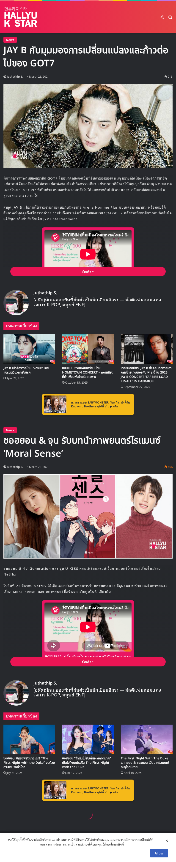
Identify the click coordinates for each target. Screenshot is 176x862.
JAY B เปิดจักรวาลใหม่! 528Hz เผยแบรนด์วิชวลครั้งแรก (26, 370)
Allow (159, 853)
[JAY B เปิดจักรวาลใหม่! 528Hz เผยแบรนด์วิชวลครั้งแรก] (29, 348)
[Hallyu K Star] (20, 17)
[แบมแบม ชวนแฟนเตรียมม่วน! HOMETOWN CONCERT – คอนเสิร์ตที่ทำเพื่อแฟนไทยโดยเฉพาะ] (88, 348)
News (10, 39)
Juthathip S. (15, 76)
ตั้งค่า (128, 844)
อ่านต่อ (87, 271)
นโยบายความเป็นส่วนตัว (23, 844)
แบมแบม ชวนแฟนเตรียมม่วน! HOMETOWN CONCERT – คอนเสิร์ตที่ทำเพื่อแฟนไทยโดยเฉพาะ (87, 372)
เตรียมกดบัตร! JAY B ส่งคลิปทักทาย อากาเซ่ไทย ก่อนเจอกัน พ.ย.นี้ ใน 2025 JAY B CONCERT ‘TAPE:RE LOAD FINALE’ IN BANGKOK (146, 375)
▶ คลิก (114, 406)
